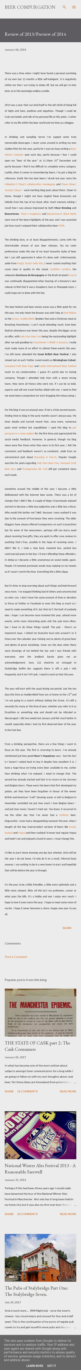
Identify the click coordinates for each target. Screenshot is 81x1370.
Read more (68, 1091)
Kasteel (9, 833)
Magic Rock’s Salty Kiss (30, 263)
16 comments (27, 1091)
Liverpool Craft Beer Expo (19, 366)
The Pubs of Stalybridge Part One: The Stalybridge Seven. (36, 1291)
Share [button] (67, 928)
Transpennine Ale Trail (34, 469)
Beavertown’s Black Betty (61, 214)
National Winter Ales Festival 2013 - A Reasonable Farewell (40, 1168)
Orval (71, 275)
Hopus (21, 833)
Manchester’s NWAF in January (50, 342)
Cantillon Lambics (60, 269)
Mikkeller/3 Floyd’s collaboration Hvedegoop (30, 184)
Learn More (34, 1365)
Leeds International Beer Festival (57, 366)
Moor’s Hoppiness (31, 214)
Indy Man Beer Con (30, 336)
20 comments (27, 1214)
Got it (51, 1365)
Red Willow (70, 313)
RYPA (61, 225)
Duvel (72, 827)
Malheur (64, 815)
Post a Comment (16, 956)
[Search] (64, 7)
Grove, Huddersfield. (23, 318)
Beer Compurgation (30, 7)
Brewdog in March (45, 457)
